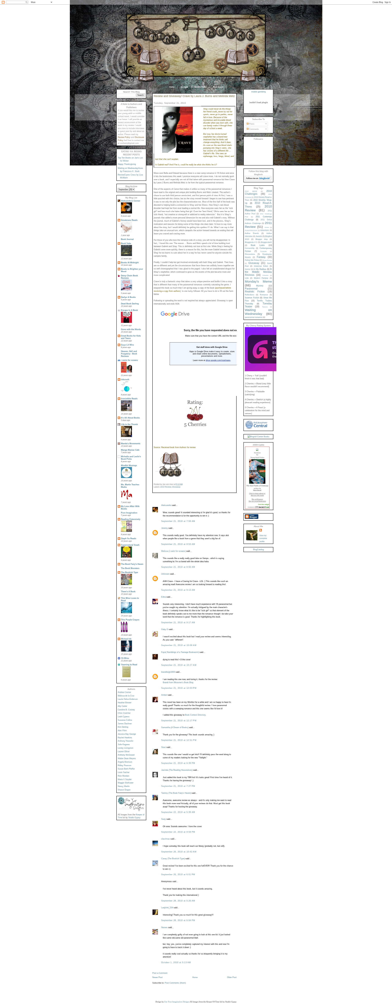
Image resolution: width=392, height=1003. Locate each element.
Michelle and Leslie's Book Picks (131, 457)
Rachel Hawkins (125, 737)
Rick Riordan (123, 776)
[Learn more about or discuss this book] (257, 484)
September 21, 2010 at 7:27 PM (178, 786)
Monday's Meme (258, 281)
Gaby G (164, 629)
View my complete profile (263, 538)
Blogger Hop (262, 239)
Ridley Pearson (124, 765)
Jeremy (164, 528)
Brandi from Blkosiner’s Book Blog (178, 682)
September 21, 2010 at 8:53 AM (178, 544)
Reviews (184, 87)
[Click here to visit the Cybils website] (257, 450)
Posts (251, 124)
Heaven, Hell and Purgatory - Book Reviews (129, 353)
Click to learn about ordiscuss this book (257, 494)
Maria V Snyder (125, 779)
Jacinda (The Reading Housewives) (176, 770)
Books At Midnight (130, 262)
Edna (163, 597)
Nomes (164, 927)
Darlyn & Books (128, 297)
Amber (164, 695)
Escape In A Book (129, 310)
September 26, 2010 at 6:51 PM (178, 874)
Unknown (165, 574)
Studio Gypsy (134, 817)
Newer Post (157, 977)
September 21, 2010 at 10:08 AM (178, 645)
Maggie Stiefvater (125, 783)
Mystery (259, 286)
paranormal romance (253, 317)
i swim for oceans (129, 360)
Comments (254, 129)
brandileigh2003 (168, 672)
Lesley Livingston (125, 748)
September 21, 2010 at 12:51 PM (178, 740)
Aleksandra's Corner (130, 201)
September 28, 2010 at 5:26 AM (178, 901)
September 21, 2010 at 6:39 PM (178, 763)
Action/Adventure (251, 230)
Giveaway (176, 487)
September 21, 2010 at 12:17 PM (178, 720)
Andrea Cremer (124, 692)
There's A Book (128, 591)
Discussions (250, 254)
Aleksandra (166, 505)
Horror (247, 269)
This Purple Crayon (130, 620)
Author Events (252, 233)
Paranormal (251, 288)
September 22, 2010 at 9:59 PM (178, 832)
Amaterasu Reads (129, 220)
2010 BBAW (251, 191)
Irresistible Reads (129, 398)
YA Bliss (125, 658)
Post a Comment (159, 973)
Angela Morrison (125, 762)
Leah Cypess (123, 716)
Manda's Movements (130, 443)
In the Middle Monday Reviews (258, 272)
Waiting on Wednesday (258, 311)
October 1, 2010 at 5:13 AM (176, 962)
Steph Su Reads (128, 538)
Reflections (249, 295)
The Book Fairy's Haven (132, 564)
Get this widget (263, 504)
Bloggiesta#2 (266, 242)
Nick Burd (257, 490)
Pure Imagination (129, 513)
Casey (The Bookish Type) (173, 858)
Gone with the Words (131, 329)
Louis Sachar (123, 772)
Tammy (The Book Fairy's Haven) (176, 793)
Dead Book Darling (130, 303)
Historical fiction (261, 266)
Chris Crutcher (124, 713)
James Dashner (125, 723)
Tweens (265, 307)
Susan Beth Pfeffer (126, 769)
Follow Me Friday (252, 260)
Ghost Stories (267, 260)
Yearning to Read (129, 664)
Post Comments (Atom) (175, 983)
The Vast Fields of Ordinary (257, 486)
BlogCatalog (258, 549)
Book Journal (127, 239)
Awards (259, 236)
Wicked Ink (126, 639)
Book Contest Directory (195, 715)
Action (267, 227)
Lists (247, 278)
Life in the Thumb (129, 424)
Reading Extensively (130, 519)
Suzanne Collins (125, 720)
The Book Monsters (130, 568)
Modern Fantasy (261, 278)
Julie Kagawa (124, 744)
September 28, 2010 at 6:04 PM (178, 920)
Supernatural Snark (130, 545)
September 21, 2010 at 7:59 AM (178, 521)
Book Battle (218, 87)
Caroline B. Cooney (126, 710)
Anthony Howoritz (125, 741)
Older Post (232, 977)
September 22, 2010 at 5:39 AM (178, 812)
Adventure (264, 230)
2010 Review (165, 487)
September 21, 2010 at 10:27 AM (178, 665)
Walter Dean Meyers (127, 758)
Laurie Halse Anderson (128, 699)
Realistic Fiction (255, 291)
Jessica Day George (127, 734)
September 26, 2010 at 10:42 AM (178, 852)
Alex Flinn (122, 730)
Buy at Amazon (257, 499)
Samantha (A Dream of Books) (174, 727)
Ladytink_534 (167, 907)
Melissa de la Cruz (126, 696)
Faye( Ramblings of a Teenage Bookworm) (180, 652)
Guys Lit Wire (127, 345)
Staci (163, 747)
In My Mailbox (260, 269)
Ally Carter (122, 706)
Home (171, 87)
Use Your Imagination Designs (176, 1002)
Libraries (265, 275)
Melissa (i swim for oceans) (173, 551)
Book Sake (126, 243)
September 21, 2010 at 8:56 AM (178, 567)
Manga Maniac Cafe (130, 450)
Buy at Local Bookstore (257, 501)
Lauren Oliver (124, 751)
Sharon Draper (124, 790)
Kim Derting (123, 727)
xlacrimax (165, 839)
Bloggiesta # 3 (251, 242)
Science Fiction (252, 297)
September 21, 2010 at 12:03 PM (178, 688)
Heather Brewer (124, 702)
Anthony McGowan (126, 755)
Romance (264, 295)
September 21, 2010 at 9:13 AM (178, 590)
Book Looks (258, 245)
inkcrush (125, 379)
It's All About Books (130, 418)
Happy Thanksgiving (127, 164)
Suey (163, 819)
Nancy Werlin (124, 786)
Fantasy (261, 257)
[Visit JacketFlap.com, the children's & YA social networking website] (257, 507)
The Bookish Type (129, 572)
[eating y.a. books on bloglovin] (258, 180)
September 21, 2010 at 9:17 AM (178, 622)
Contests (263, 251)
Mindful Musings (129, 465)
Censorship (249, 248)
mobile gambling (258, 92)
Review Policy (200, 87)
